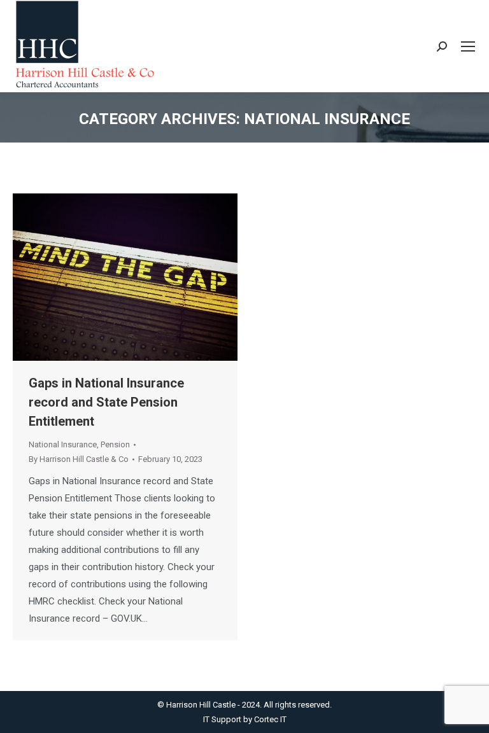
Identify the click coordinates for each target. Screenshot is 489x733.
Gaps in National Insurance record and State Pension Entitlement (106, 402)
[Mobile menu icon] (468, 46)
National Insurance (63, 444)
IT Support (223, 719)
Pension (115, 444)
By (79, 459)
